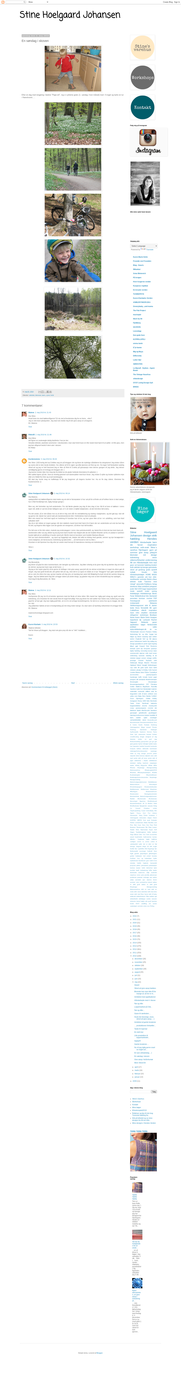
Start (73, 683)
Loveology (137, 331)
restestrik (141, 691)
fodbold (149, 851)
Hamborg (154, 725)
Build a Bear (152, 579)
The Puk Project (139, 310)
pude (132, 589)
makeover (141, 872)
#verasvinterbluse (136, 803)
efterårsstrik (145, 710)
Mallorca (139, 686)
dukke (140, 739)
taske (132, 608)
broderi (154, 565)
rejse (132, 613)
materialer (133, 691)
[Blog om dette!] (42, 391)
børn (43, 395)
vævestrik (140, 584)
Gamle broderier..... (141, 1044)
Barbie (148, 696)
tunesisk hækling (144, 565)
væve (144, 720)
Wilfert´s (133, 577)
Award (136, 985)
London (132, 672)
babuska (154, 703)
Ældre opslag (118, 683)
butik (138, 689)
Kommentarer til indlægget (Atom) (44, 687)
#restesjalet (134, 682)
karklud (142, 746)
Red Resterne (151, 646)
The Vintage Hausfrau (141, 375)
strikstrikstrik (134, 899)
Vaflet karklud (152, 832)
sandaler (138, 880)
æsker (132, 765)
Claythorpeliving (135, 810)
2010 (135, 956)
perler (146, 644)
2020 (135, 923)
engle (155, 846)
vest (135, 696)
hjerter (140, 744)
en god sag (151, 739)
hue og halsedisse (144, 858)
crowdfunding (134, 737)
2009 (135, 1081)
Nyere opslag (27, 683)
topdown (145, 763)
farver (140, 545)
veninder (143, 579)
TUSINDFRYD (138, 294)
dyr (142, 648)
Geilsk (132, 686)
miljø (147, 872)
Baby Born (142, 696)
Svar (30, 427)
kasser (138, 868)
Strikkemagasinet (136, 606)
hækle (145, 641)
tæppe (138, 658)
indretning (134, 557)
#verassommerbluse (146, 722)
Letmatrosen (139, 822)
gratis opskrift (151, 570)
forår (52, 395)
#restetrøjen (152, 682)
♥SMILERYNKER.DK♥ (141, 302)
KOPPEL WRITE (136, 820)
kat (156, 634)
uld (146, 577)
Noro (143, 825)
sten (152, 756)
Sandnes (133, 689)
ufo (150, 903)
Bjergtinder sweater (146, 806)
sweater (154, 899)
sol (136, 565)
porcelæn (133, 598)
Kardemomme (34, 459)
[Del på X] (45, 391)
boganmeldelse (135, 706)
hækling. (137, 651)
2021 (135, 919)
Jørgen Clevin (152, 818)
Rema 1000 (142, 701)
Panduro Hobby (151, 632)
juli (136, 975)
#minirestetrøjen (151, 679)
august (137, 972)
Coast (143, 810)
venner (143, 658)
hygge (151, 634)
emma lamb (138, 343)
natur (155, 651)
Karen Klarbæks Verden (142, 298)
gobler (132, 856)
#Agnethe (144, 765)
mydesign (154, 751)
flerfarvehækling (135, 741)
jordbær (133, 627)
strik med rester (151, 653)
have (150, 667)
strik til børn (142, 694)
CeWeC (154, 696)
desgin (142, 737)
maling (152, 641)
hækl (155, 667)
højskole (145, 863)
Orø (147, 825)
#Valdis (154, 772)
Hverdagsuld (135, 601)
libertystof (153, 596)
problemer (133, 877)
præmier (140, 877)
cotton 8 (154, 841)
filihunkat (136, 269)
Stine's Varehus (138, 1099)
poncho (149, 753)
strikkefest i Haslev (141, 760)
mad (155, 563)
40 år (145, 803)
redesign (146, 877)
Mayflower (146, 686)
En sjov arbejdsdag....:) (143, 1053)
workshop (134, 547)
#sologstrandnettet (151, 794)
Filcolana (154, 684)
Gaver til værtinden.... (142, 1014)
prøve (155, 753)
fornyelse (147, 648)
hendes (154, 856)
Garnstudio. (134, 815)
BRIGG (136, 387)
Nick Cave (137, 825)
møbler (138, 718)
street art (133, 570)
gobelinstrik (143, 713)
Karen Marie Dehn (140, 257)
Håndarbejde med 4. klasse (145, 1000)
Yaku (140, 834)
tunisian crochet (145, 598)
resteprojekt (134, 603)
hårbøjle (145, 744)
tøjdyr (143, 901)
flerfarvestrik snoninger (138, 851)
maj (136, 982)
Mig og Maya (138, 352)
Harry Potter (143, 815)
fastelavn (154, 710)
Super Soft (153, 829)
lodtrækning (144, 870)
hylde (155, 858)
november (139, 962)
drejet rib (145, 846)
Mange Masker (143, 663)
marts (137, 1070)
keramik (147, 746)
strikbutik (133, 896)
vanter (155, 903)
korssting (144, 651)
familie (132, 848)
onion (138, 875)
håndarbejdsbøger (137, 575)
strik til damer (151, 606)
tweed (138, 901)
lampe (147, 715)
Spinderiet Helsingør (148, 729)
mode (132, 591)
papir (155, 677)
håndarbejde (145, 542)
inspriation (153, 610)
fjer (156, 848)
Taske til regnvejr (140, 1029)
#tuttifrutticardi (152, 801)
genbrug (141, 570)
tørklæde (142, 679)
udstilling (144, 903)
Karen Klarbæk (34, 624)
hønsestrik (153, 863)
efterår (143, 610)
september (139, 969)
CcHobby (144, 670)
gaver (132, 641)
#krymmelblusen (151, 775)
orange (143, 753)
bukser (154, 734)
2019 (135, 926)
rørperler (132, 756)
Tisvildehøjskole (141, 832)
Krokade (154, 820)
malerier (154, 689)
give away (144, 552)
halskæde (138, 856)
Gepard (142, 646)
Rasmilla (154, 686)
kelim (143, 868)
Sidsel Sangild (142, 665)
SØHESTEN (137, 364)
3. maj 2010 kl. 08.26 (49, 459)
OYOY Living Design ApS (143, 383)
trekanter (133, 901)
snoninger (153, 718)
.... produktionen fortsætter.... (145, 1026)
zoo (148, 906)
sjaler (145, 718)
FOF (155, 598)
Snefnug (133, 729)
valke (155, 627)
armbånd (145, 587)
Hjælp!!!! (137, 1041)
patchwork (153, 601)
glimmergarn (153, 853)
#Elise (150, 765)
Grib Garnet (152, 670)
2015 (135, 939)
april (136, 1067)
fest (141, 689)
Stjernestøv (144, 829)
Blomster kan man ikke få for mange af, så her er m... (145, 993)
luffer (150, 870)
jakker (138, 865)
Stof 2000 (138, 589)
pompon (133, 679)
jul (156, 550)
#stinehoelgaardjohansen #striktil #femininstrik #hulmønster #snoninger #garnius (143, 799)
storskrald (153, 613)
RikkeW (31, 435)
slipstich (147, 756)
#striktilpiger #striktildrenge (140, 594)
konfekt (132, 870)
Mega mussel (146, 727)
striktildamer (153, 760)
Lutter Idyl (137, 360)
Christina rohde (150, 808)
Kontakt (135, 1105)
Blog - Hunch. (138, 265)
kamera (132, 868)
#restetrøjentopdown (137, 684)
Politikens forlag (150, 584)
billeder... (133, 839)
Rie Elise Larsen (151, 827)
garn (151, 550)
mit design (150, 555)
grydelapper (153, 713)
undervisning (151, 560)
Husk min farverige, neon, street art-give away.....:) (144, 1018)
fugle (131, 853)
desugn (132, 846)
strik (154, 535)
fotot (155, 851)
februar (138, 1074)
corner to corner (143, 841)
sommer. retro (134, 882)
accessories (134, 675)
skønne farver (152, 880)
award (132, 837)
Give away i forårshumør (143, 1060)
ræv (151, 877)
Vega (131, 834)
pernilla (147, 875)
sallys (132, 880)
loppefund (134, 620)
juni (136, 979)
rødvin (155, 877)
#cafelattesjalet (135, 775)
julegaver (153, 587)
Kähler (132, 822)
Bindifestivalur (134, 806)
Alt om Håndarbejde (139, 562)
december (139, 959)
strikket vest (152, 694)
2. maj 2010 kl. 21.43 (43, 413)
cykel (48, 395)
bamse (154, 837)
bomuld (132, 648)
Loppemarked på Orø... (143, 1007)
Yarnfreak (145, 703)
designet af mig (151, 737)
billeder (133, 582)
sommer (133, 552)
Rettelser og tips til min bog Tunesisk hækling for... (142, 1114)
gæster (135, 744)
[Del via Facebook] (47, 391)
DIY (147, 684)
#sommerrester (135, 722)
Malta (145, 822)
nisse (131, 753)
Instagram (133, 701)
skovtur (142, 756)
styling (139, 763)
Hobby (154, 698)
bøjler (148, 839)
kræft (137, 870)
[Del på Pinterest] (50, 391)
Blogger (100, 1353)
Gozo (132, 698)
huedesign (133, 677)
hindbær (132, 858)
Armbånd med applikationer (145, 997)
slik (137, 679)
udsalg (138, 670)
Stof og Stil (147, 639)
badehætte (138, 837)
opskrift (139, 591)
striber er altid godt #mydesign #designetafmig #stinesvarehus (143, 887)
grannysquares (151, 675)
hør (131, 746)
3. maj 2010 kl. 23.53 (50, 624)
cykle (140, 844)
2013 (135, 946)
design (147, 535)
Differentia (137, 356)
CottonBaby (150, 810)
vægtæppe (153, 763)
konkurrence (140, 715)
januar (137, 1077)
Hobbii (148, 698)
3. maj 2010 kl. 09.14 (62, 493)
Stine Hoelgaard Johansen (70, 15)
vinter (145, 906)
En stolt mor (138, 1032)
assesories (141, 734)
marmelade (153, 748)
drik (151, 846)
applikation (134, 625)
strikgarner (134, 615)
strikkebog (133, 655)
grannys (154, 648)
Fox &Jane (152, 813)
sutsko (148, 899)
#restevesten (134, 794)
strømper (133, 763)
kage (144, 589)
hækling (135, 538)
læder (155, 870)
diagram (138, 846)
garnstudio (153, 567)
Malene (31, 413)
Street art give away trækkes (145, 988)
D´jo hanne (137, 348)
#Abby (137, 765)
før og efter (143, 634)
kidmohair (149, 868)
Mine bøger (136, 1107)
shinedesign (138, 379)
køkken (139, 748)
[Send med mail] (39, 391)
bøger (143, 625)
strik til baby (153, 894)
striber (154, 636)
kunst (150, 677)
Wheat (136, 834)
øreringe (133, 660)
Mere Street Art (140, 1063)
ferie (151, 563)
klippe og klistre (135, 636)
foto (147, 596)
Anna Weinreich (139, 273)
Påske (147, 672)
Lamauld (146, 620)
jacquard (133, 865)
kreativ (145, 677)
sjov (144, 880)
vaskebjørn (133, 906)
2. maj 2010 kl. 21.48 (43, 435)
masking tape (147, 636)
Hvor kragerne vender (142, 282)
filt (138, 667)
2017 (135, 933)
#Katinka (133, 772)
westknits (137, 327)
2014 (135, 943)
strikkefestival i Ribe (142, 896)
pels (142, 875)
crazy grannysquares (138, 708)
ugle (136, 646)
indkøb (132, 572)
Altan (140, 587)
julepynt (153, 552)
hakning (132, 715)
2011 (135, 953)
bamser (148, 734)
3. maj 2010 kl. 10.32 (62, 559)
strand (150, 882)
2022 (135, 916)
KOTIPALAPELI (139, 339)
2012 (135, 949)
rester (147, 591)
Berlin (154, 594)
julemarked (144, 865)
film (146, 848)
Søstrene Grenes (146, 732)
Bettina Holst (152, 803)
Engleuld (138, 639)
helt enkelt (147, 856)
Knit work (146, 820)
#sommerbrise (134, 796)
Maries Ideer (140, 672)
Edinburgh (133, 663)
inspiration (152, 545)
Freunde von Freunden (142, 261)
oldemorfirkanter (137, 560)
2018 (135, 929)
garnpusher (145, 741)
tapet (149, 644)
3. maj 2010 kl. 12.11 (43, 590)
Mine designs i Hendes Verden (144, 1123)
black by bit (137, 319)
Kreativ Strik (149, 572)
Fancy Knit (141, 813)
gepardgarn (144, 853)
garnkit (136, 853)
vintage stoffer (152, 658)
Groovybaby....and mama (143, 306)
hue (150, 577)
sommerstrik (134, 653)
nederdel (154, 872)
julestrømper (153, 865)
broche (144, 706)
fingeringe (151, 848)
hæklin (139, 863)
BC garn (153, 608)
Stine (137, 829)
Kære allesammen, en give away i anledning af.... (136, 1296)
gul (150, 741)
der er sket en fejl (150, 844)
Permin (154, 727)
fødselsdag (134, 634)
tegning (154, 644)
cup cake (133, 667)
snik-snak (144, 547)
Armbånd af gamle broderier (145, 1022)
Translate (149, 250)
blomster (38, 395)
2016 (135, 936)
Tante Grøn (135, 703)
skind (137, 756)
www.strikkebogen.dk (138, 629)
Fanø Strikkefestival (137, 596)
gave (132, 565)
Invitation (152, 815)
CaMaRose (134, 610)
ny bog (137, 753)
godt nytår (144, 667)
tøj (140, 620)
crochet (150, 708)
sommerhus (143, 882)
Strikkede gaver (149, 622)
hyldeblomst (134, 860)
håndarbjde (147, 689)
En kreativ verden (140, 290)
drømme (132, 739)
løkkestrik (145, 748)
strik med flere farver (141, 894)
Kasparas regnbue (140, 286)
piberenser (153, 875)
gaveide (141, 577)
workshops (144, 615)
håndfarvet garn (143, 860)
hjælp (132, 651)
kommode (153, 746)
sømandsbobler (135, 720)
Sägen (132, 832)
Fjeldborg (137, 323)
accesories (153, 834)
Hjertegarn (143, 550)
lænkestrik (133, 872)
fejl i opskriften (139, 848)
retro (137, 613)
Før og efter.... (139, 1010)
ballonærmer (147, 837)
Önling (152, 906)
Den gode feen (139, 335)
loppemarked (152, 589)
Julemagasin (134, 818)
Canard (137, 808)
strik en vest (145, 889)
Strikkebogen (152, 665)
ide (131, 545)
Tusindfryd (153, 672)
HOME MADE (151, 575)
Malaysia (153, 603)
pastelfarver (139, 644)
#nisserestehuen (151, 791)
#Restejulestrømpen (144, 772)
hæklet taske (152, 744)
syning (154, 591)
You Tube (146, 834)
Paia (151, 825)
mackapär (137, 315)
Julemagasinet (135, 727)
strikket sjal (153, 896)
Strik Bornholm (151, 701)
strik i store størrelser (140, 891)
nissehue (133, 875)
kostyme (132, 748)
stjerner (142, 653)
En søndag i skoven (141, 1056)
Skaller (132, 829)
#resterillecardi (152, 720)
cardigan (133, 841)
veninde (140, 906)
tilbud (132, 646)
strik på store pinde (145, 758)
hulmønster (138, 641)
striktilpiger (142, 899)
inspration (136, 746)
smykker (144, 613)
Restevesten (141, 827)
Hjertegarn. (140, 698)
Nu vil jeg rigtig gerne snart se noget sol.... (144, 1048)
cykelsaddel (134, 844)
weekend (133, 587)
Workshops (136, 1102)
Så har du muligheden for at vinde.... (136, 1245)
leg (148, 641)
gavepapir (133, 713)
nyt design (144, 567)
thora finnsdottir (141, 608)
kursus (150, 651)
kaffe (140, 677)
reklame (133, 670)
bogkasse (141, 839)
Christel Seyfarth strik (147, 660)
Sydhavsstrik (134, 732)
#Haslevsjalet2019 (151, 770)
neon (154, 557)
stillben (147, 691)
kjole (155, 868)
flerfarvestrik (152, 625)
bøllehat (154, 839)
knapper (153, 617)
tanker (132, 639)
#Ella (155, 765)
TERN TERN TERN (138, 1131)
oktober (138, 965)
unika (132, 696)
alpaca (154, 639)
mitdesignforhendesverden (138, 751)
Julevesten (142, 818)
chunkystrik (153, 706)
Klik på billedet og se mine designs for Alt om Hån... (142, 1119)
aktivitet (32, 395)
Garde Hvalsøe (143, 725)
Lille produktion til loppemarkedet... (141, 1037)
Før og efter (138, 1004)
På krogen (137, 278)
